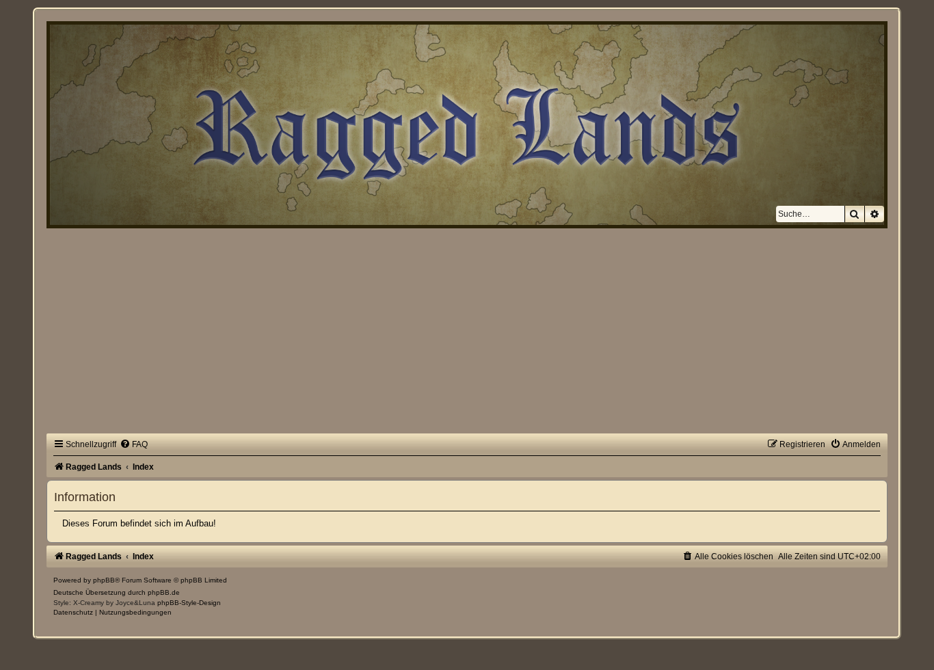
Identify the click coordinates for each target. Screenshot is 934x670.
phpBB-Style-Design (189, 602)
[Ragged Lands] (54, 32)
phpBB (104, 580)
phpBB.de (164, 592)
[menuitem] (134, 444)
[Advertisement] (467, 331)
